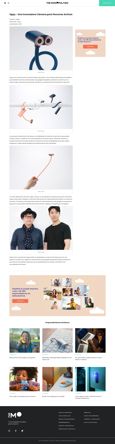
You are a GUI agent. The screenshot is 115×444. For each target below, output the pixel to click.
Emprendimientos (64, 422)
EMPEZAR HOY (90, 46)
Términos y (92, 419)
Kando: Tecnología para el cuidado (53, 396)
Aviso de (90, 422)
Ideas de (64, 415)
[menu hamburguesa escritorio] (3, 3)
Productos (67, 419)
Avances (66, 425)
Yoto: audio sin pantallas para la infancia (22, 396)
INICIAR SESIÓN (107, 3)
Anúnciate (87, 412)
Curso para (91, 415)
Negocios (65, 412)
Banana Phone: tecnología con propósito (22, 357)
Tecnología (12, 354)
